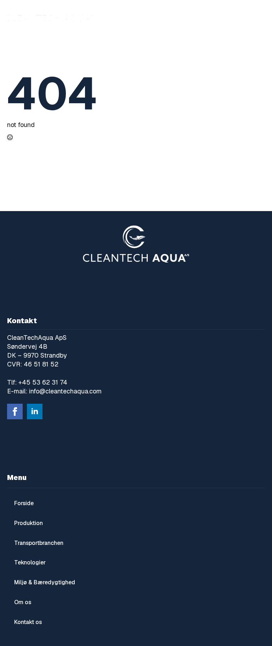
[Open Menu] (260, 18)
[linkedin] (34, 411)
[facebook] (15, 411)
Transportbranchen (38, 543)
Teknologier (30, 562)
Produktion (28, 523)
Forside (24, 503)
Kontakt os (28, 622)
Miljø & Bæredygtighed (44, 582)
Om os (22, 602)
